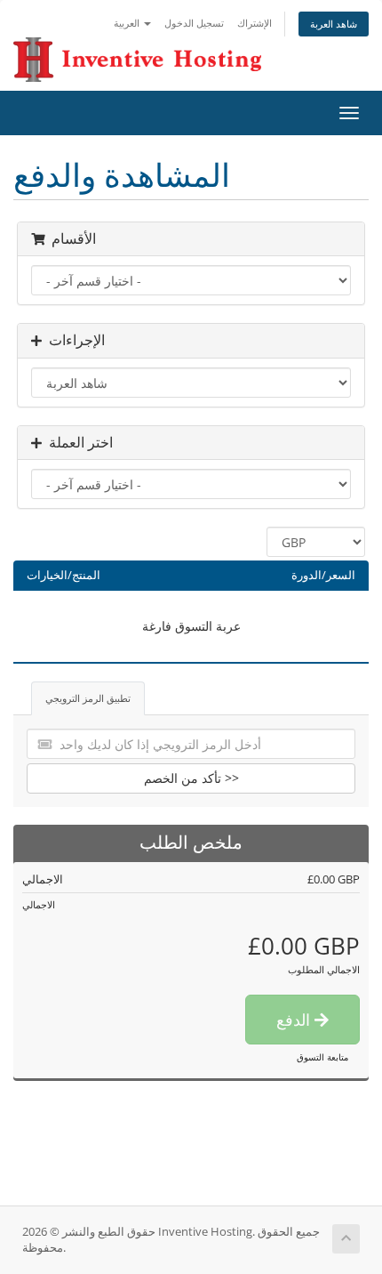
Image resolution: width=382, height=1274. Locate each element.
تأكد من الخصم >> (191, 778)
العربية (128, 22)
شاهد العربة (333, 23)
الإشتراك (254, 22)
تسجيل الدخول (194, 22)
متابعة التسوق (322, 1057)
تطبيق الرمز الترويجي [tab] (88, 698)
